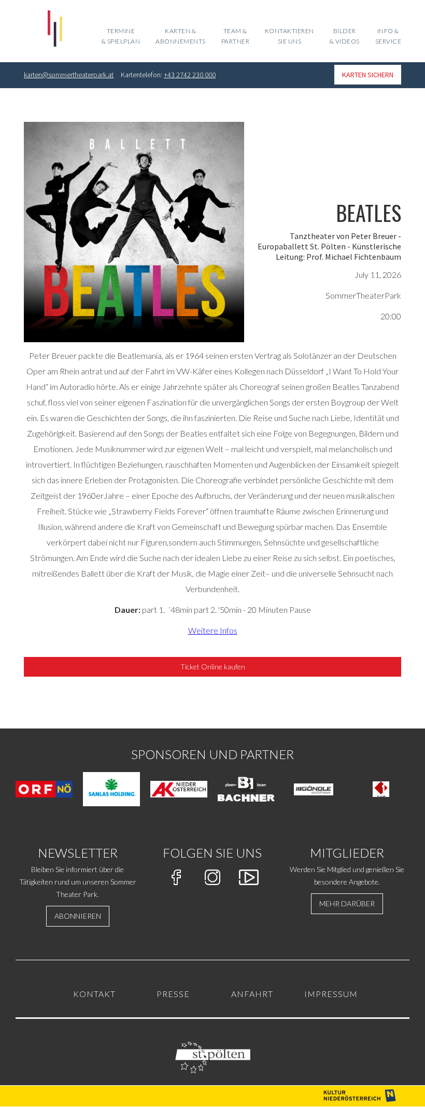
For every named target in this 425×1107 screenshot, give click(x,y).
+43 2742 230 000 (190, 74)
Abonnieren (77, 916)
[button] (235, 39)
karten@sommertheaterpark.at (69, 74)
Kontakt (94, 994)
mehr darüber (347, 903)
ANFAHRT (252, 994)
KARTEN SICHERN (367, 74)
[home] (55, 31)
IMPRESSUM (331, 994)
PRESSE (173, 994)
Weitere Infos (212, 630)
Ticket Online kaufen (212, 666)
